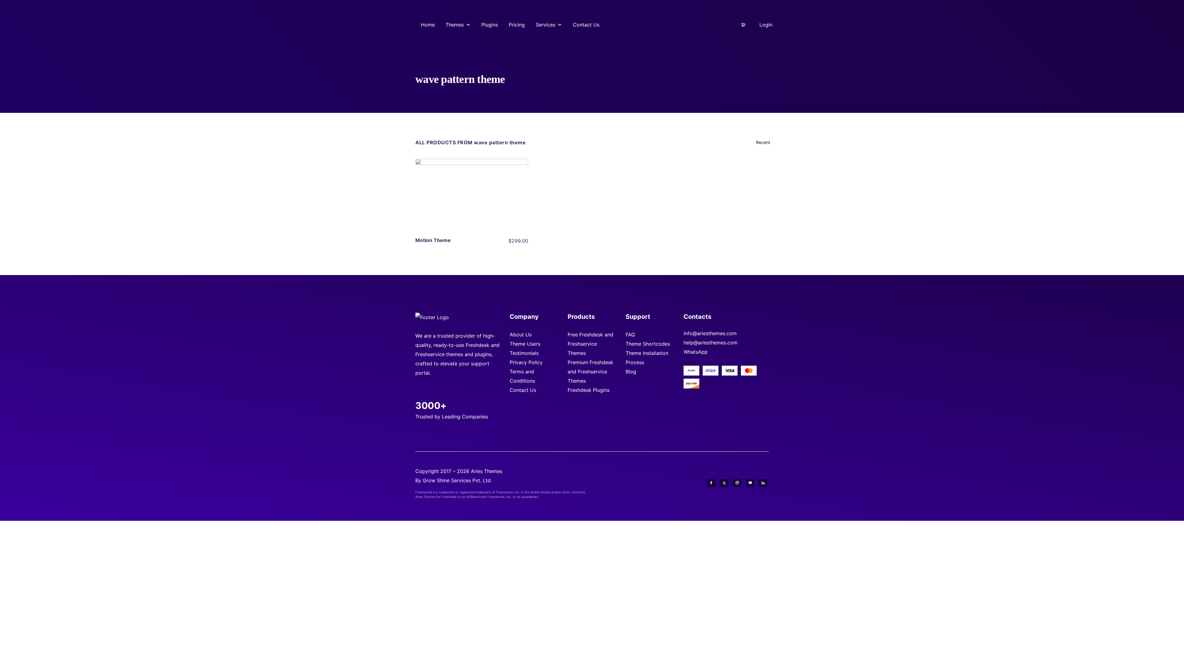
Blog (631, 371)
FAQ (630, 334)
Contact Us (523, 390)
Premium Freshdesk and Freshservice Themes (590, 371)
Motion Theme (433, 240)
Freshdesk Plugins (589, 390)
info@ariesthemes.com (710, 333)
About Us (521, 334)
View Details (472, 186)
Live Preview (471, 205)
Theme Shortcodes (648, 344)
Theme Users (525, 344)
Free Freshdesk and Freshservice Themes (590, 343)
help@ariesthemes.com (711, 342)
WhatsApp (696, 352)
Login (765, 25)
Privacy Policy (526, 362)
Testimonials (524, 353)
